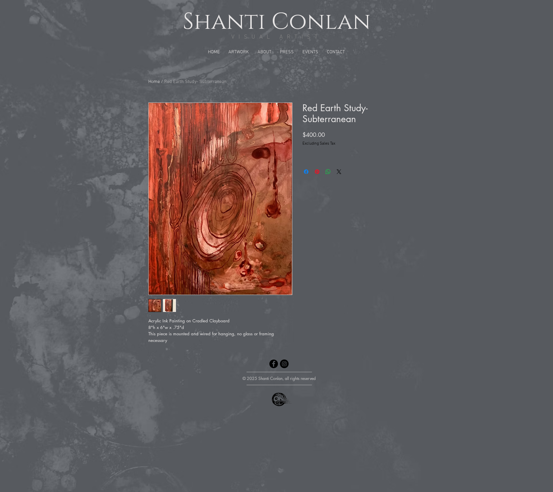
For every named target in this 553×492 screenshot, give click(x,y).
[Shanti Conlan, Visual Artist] (284, 363)
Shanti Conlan (277, 21)
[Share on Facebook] (306, 171)
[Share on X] (339, 171)
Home (154, 82)
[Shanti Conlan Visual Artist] (273, 363)
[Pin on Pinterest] (317, 171)
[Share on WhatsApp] (328, 171)
